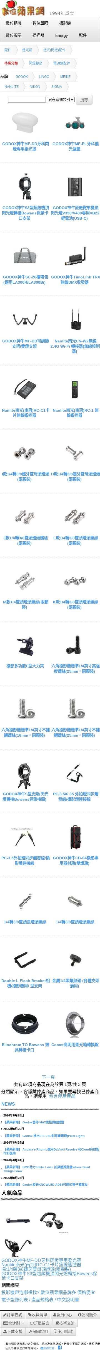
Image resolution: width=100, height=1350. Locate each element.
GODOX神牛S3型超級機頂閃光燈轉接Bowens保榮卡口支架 (25, 213)
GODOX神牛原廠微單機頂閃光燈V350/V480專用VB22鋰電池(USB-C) (75, 213)
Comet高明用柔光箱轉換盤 (75, 1044)
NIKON (35, 87)
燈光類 (27, 50)
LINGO (44, 77)
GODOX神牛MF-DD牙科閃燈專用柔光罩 (41, 1260)
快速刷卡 (16, 1323)
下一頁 (48, 1077)
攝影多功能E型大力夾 (25, 666)
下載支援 (14, 1331)
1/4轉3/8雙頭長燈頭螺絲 (25, 922)
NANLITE (11, 87)
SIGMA (56, 87)
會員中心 (64, 1315)
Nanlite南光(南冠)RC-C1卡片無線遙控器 (41, 1264)
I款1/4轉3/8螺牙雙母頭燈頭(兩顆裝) (36, 1269)
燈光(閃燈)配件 (54, 50)
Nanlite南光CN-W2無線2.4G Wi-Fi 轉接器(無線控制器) (75, 346)
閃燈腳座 (35, 63)
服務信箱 (48, 1348)
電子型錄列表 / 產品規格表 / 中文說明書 (40, 1299)
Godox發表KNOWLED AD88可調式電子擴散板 (55, 1184)
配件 (7, 50)
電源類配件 (61, 63)
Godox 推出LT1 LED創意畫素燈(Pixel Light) (53, 1136)
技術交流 (67, 1323)
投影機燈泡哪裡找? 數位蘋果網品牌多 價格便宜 (48, 1292)
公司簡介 (89, 1315)
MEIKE (65, 77)
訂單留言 (41, 1323)
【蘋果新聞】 (12, 1122)
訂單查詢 (14, 1315)
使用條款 (65, 1331)
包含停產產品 (62, 1096)
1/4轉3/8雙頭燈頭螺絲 (75, 922)
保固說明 (40, 1331)
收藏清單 (39, 1315)
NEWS (8, 1104)
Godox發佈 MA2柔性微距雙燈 (43, 1122)
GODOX (22, 77)
